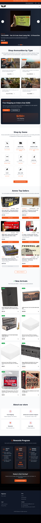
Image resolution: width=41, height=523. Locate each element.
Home (22, 495)
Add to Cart (10, 217)
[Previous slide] (2, 21)
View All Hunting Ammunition (20, 181)
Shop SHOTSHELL (9, 93)
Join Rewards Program (20, 480)
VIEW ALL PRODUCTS (21, 271)
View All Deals (15, 110)
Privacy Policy (3, 505)
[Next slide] (38, 21)
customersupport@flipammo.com (28, 503)
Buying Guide (23, 499)
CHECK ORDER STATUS (29, 3)
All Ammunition (23, 497)
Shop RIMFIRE (29, 93)
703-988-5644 (25, 505)
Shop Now (4, 42)
